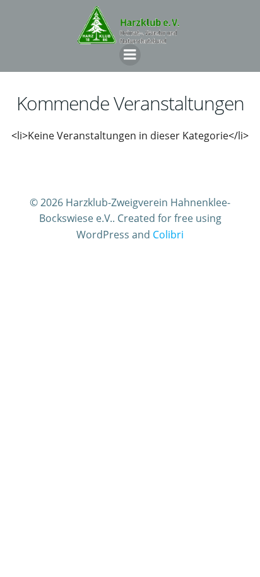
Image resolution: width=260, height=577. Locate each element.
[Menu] (130, 55)
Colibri (168, 235)
